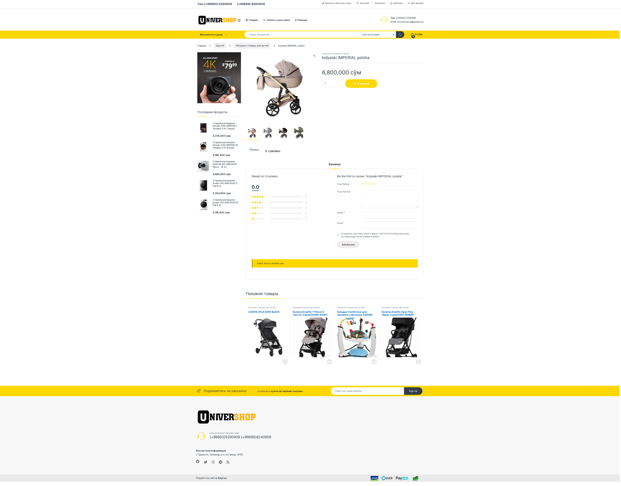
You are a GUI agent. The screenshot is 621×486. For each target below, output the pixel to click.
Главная (201, 45)
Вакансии (380, 3)
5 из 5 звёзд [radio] (375, 184)
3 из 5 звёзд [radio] (368, 184)
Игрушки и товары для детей (252, 45)
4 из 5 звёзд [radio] (371, 184)
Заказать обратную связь (338, 3)
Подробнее (281, 361)
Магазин (398, 3)
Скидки (253, 20)
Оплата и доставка (278, 20)
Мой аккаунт (417, 3)
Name (341, 212)
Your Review (343, 191)
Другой (220, 45)
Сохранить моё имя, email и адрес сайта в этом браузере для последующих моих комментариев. (375, 235)
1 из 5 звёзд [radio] (362, 184)
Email (340, 223)
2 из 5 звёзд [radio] (366, 184)
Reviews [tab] (335, 164)
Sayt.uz (222, 478)
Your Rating (343, 184)
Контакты (364, 3)
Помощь (302, 20)
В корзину (363, 83)
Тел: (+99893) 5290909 (214, 4)
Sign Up (413, 391)
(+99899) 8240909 (251, 4)
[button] (314, 56)
